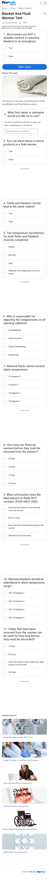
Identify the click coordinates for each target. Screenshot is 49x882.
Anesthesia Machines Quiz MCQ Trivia (17, 737)
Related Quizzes (9, 715)
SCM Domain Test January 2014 (15, 852)
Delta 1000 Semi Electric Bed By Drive (17, 783)
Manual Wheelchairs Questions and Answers (20, 829)
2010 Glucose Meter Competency (16, 806)
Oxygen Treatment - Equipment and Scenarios (21, 760)
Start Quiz (24, 67)
